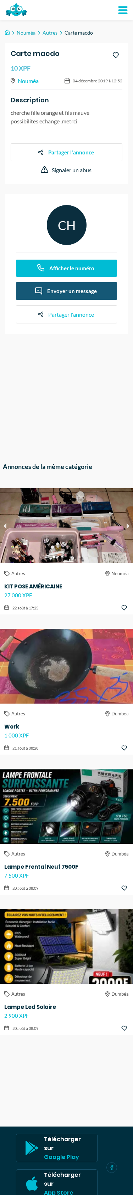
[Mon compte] (122, 10)
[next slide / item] (128, 525)
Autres (50, 33)
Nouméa (26, 33)
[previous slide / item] (5, 525)
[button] (53, 557)
